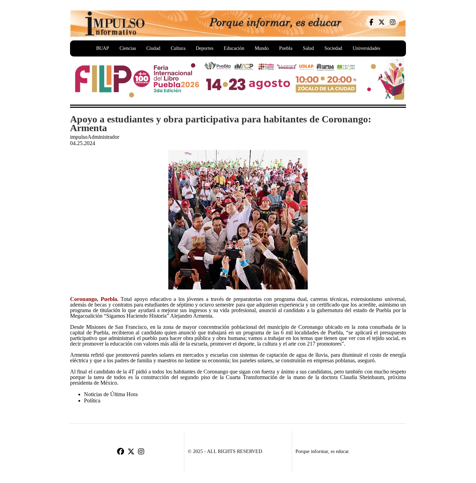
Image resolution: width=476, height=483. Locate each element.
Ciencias (128, 48)
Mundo (262, 48)
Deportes (204, 48)
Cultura (178, 48)
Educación (234, 48)
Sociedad (333, 48)
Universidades (366, 48)
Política (92, 400)
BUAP (102, 48)
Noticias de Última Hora (111, 394)
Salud (308, 48)
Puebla (285, 48)
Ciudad (153, 48)
